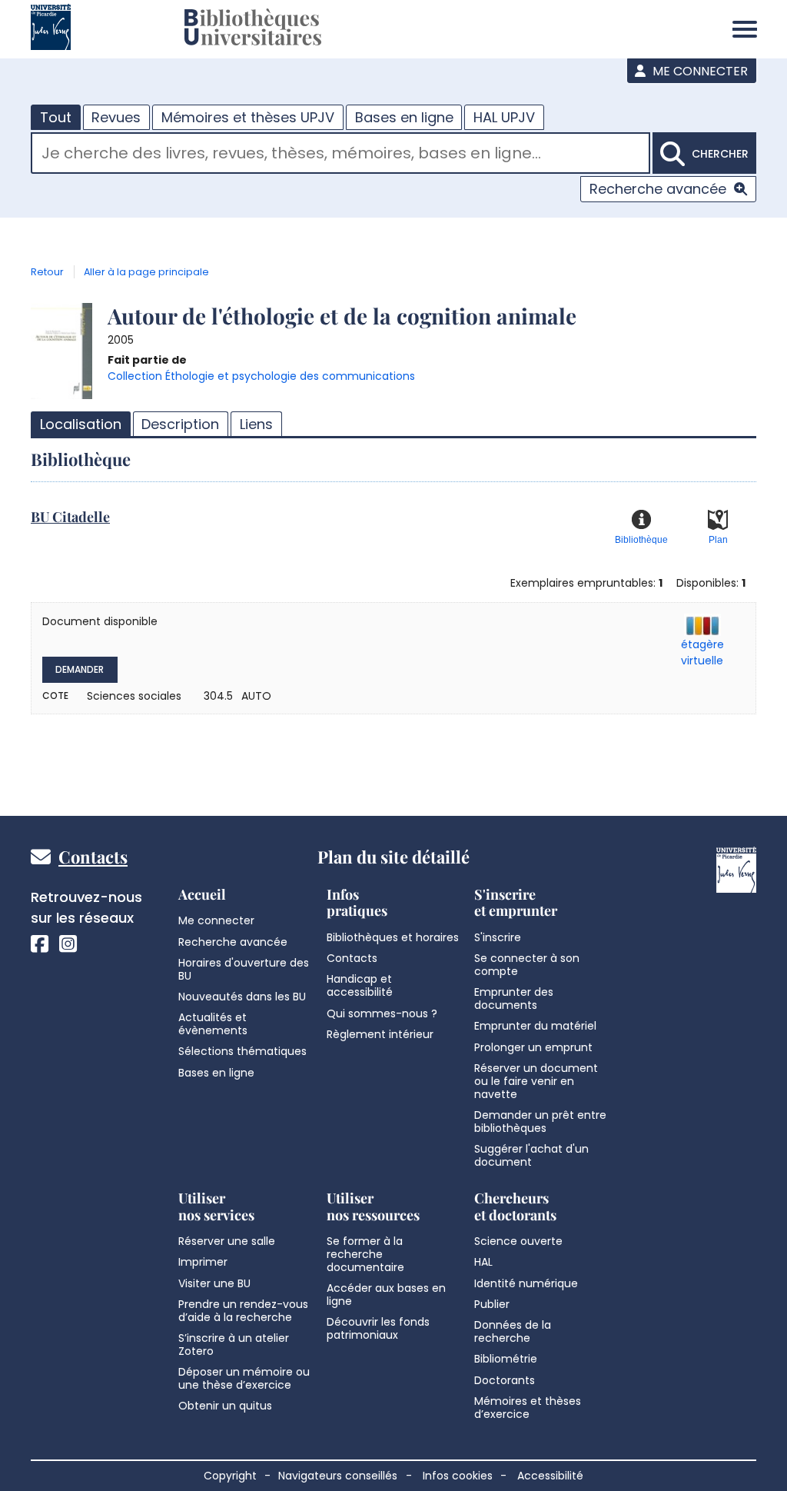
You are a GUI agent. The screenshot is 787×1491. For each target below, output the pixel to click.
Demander (79, 669)
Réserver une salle (226, 1241)
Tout (55, 117)
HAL (483, 1262)
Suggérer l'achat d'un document (531, 1155)
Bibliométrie (505, 1358)
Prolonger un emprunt (533, 1047)
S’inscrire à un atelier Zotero (233, 1344)
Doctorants (504, 1380)
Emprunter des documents (513, 998)
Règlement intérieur (380, 1034)
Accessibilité (550, 1475)
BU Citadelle (70, 517)
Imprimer (202, 1262)
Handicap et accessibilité (360, 985)
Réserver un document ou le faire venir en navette (536, 1081)
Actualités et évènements (212, 1024)
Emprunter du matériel (535, 1025)
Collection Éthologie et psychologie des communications (261, 376)
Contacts (93, 856)
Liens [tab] (256, 424)
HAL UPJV (504, 117)
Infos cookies (458, 1475)
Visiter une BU (214, 1283)
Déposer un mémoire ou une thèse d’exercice (244, 1378)
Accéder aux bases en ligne (386, 1294)
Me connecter (698, 71)
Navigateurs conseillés (337, 1475)
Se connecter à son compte (526, 964)
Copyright (230, 1475)
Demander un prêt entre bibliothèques (540, 1121)
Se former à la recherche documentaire (365, 1254)
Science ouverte (518, 1241)
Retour (47, 271)
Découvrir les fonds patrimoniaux (378, 1328)
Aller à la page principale (146, 271)
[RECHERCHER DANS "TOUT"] (340, 154)
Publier (492, 1304)
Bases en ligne (404, 117)
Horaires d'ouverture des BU (243, 969)
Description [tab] (180, 424)
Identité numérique (526, 1283)
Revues (116, 117)
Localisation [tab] (80, 424)
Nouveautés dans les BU (242, 996)
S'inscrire (497, 937)
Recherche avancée (657, 188)
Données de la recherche (512, 1331)
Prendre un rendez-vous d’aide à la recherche (243, 1310)
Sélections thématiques (242, 1051)
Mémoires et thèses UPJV (247, 117)
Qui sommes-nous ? (382, 1013)
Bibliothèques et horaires (393, 937)
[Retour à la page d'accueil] (252, 29)
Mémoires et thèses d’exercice (527, 1407)
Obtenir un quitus (225, 1405)
